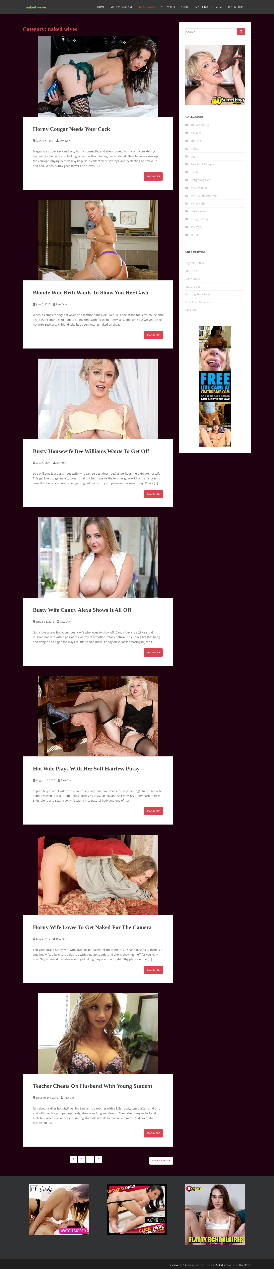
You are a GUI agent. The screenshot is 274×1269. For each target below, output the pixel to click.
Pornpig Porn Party (197, 294)
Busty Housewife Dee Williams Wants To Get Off (91, 451)
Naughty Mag (200, 219)
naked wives (36, 7)
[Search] (241, 31)
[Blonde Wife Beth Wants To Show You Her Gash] (98, 240)
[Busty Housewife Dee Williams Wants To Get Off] (98, 399)
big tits (195, 156)
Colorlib (220, 1265)
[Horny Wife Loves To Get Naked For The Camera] (98, 875)
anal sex (196, 141)
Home (101, 7)
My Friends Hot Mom (208, 7)
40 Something (236, 7)
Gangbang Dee (200, 180)
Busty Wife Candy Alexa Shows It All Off (82, 610)
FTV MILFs (197, 172)
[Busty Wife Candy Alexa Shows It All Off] (98, 557)
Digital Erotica (194, 263)
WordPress (245, 1265)
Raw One (64, 141)
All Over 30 (168, 7)
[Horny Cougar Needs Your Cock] (98, 76)
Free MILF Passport (203, 164)
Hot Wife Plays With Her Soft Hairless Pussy (86, 768)
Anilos (185, 7)
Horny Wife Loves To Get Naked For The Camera (92, 927)
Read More (153, 176)
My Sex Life (198, 203)
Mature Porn (193, 286)
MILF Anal (191, 310)
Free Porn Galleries (198, 302)
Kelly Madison (200, 188)
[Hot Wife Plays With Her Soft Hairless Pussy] (98, 716)
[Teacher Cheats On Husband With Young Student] (98, 1033)
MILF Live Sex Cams (122, 7)
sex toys (196, 227)
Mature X (191, 271)
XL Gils (195, 235)
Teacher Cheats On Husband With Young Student (92, 1086)
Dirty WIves (192, 279)
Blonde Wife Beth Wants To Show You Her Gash (90, 292)
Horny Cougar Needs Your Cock (71, 129)
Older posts (160, 1160)
